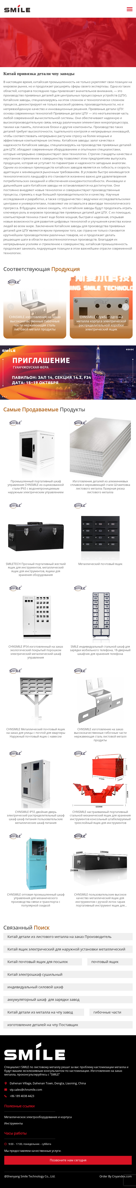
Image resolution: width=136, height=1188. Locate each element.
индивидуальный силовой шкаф (35, 987)
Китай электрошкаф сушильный (35, 974)
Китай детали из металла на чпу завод (40, 1012)
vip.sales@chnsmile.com (26, 1090)
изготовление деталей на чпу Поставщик (42, 1024)
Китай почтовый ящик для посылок (37, 961)
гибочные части (107, 1012)
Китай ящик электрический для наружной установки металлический (66, 949)
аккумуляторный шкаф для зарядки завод (43, 999)
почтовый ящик (104, 961)
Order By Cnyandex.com (116, 1176)
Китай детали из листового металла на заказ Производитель (59, 936)
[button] (125, 306)
